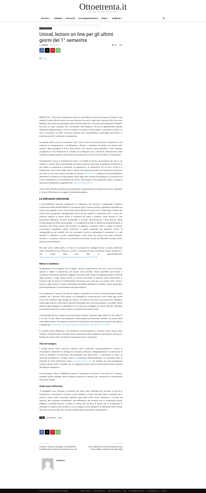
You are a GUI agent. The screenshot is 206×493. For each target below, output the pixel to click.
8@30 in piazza (86, 491)
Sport (104, 18)
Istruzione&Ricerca (99, 491)
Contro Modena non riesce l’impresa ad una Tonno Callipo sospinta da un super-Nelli (105, 448)
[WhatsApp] (58, 50)
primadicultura (51, 417)
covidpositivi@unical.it (81, 361)
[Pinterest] (52, 50)
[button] (164, 18)
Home (41, 25)
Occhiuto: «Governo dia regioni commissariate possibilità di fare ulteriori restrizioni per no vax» (58, 448)
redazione (44, 45)
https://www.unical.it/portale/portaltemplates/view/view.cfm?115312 (79, 325)
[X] (47, 50)
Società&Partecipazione (137, 491)
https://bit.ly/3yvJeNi (81, 183)
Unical (60, 417)
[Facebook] (41, 50)
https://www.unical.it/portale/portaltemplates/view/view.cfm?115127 (67, 257)
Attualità (70, 18)
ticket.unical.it (90, 173)
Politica (45, 18)
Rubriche (116, 18)
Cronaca (58, 18)
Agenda (164, 491)
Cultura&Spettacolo (88, 18)
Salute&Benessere (153, 491)
